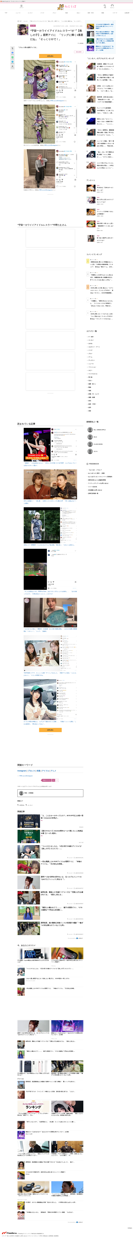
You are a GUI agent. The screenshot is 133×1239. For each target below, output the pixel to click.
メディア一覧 (5, 1236)
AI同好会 (21, 805)
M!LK (95, 437)
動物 (103, 13)
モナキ (96, 451)
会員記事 (127, 13)
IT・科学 (90, 336)
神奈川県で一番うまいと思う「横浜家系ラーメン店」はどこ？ (105, 226)
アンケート (90, 180)
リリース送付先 (91, 486)
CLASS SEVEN (98, 444)
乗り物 (90, 377)
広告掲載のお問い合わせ (94, 490)
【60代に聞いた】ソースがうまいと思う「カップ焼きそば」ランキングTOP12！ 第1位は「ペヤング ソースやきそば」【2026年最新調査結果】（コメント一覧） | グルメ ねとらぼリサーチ (102, 318)
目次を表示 (78, 52)
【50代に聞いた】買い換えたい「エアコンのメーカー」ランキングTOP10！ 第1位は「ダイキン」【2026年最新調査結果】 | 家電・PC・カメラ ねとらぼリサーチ (101, 292)
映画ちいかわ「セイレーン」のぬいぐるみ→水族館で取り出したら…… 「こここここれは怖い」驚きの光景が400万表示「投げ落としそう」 (105, 123)
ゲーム (90, 357)
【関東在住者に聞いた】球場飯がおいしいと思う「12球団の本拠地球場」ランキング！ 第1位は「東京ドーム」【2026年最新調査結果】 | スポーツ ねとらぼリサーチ (101, 267)
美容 (89, 411)
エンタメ (30, 13)
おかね (90, 343)
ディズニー (91, 360)
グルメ (54, 13)
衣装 (38, 771)
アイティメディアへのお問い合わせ (97, 483)
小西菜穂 (81, 43)
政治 (89, 400)
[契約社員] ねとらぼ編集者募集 (96, 480)
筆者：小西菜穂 (28, 793)
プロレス (31, 771)
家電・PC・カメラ (93, 394)
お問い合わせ (23, 1236)
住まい (78, 13)
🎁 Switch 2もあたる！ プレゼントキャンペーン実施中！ (13, 1)
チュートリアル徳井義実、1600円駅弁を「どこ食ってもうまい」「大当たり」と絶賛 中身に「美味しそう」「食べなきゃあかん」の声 (106, 113)
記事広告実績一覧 (92, 493)
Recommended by (72, 938)
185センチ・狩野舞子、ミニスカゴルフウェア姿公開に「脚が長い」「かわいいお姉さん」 (49, 545)
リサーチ (115, 13)
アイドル (45, 771)
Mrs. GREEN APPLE (100, 429)
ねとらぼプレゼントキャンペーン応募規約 (99, 476)
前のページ (46, 780)
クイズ (42, 13)
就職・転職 (91, 397)
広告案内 (17, 1236)
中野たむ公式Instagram (57, 100)
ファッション (92, 367)
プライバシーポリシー (33, 1236)
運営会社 (45, 1236)
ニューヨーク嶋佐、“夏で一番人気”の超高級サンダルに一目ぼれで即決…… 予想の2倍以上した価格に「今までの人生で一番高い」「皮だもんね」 (105, 146)
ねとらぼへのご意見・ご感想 (95, 473)
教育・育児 (91, 13)
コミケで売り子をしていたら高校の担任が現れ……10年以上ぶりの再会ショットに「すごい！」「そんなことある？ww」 (105, 168)
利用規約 (130, 1228)
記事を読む (50, 56)
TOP (6, 13)
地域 (66, 13)
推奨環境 (56, 1236)
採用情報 (51, 1236)
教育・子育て (92, 404)
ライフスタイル (92, 374)
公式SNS (11, 1236)
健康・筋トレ (92, 384)
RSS (41, 1236)
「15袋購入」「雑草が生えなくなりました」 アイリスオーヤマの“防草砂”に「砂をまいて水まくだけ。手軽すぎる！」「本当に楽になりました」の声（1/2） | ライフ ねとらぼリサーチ (101, 305)
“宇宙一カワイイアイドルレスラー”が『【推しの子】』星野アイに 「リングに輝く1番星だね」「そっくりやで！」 (56, 35)
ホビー (90, 370)
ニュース (18, 13)
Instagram (21, 771)
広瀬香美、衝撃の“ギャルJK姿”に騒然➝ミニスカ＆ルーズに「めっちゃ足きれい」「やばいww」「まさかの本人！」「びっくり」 (105, 69)
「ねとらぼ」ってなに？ (94, 470)
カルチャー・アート (94, 347)
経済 (89, 407)
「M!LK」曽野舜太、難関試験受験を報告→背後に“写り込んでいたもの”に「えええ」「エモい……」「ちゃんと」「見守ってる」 (105, 135)
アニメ (53, 771)
